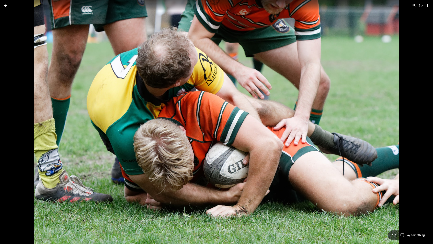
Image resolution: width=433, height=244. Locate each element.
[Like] (394, 235)
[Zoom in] (414, 5)
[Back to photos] (5, 5)
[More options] (427, 5)
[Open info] (420, 5)
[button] (9, 122)
